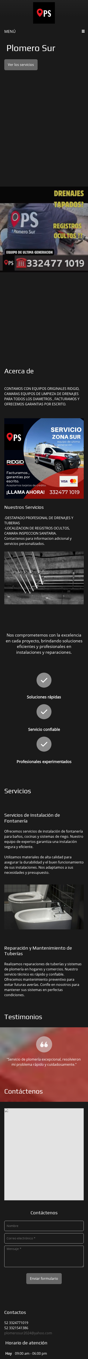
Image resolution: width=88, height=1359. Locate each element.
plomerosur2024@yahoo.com (28, 1333)
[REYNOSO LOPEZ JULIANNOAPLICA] (44, 13)
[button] (44, 1050)
